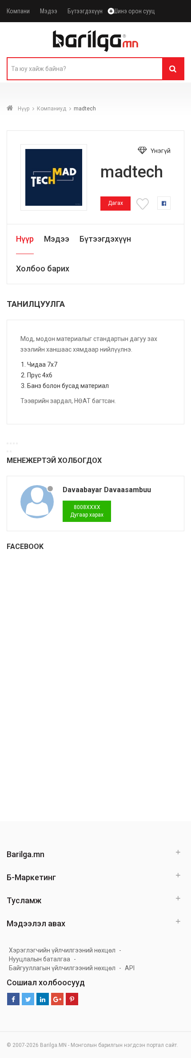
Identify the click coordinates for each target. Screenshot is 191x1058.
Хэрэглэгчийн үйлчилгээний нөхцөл (62, 950)
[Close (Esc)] (7, 443)
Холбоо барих (42, 268)
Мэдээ (48, 11)
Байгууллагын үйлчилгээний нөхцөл (62, 968)
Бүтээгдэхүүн (85, 11)
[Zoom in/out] (17, 443)
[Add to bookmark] (143, 203)
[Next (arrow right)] (11, 451)
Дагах (115, 203)
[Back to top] (182, 1042)
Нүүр (23, 109)
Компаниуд (51, 109)
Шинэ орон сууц (134, 11)
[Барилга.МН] (95, 41)
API (130, 968)
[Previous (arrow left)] (7, 451)
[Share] (11, 443)
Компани (18, 11)
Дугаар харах (86, 511)
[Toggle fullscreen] (14, 443)
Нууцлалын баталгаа (39, 959)
